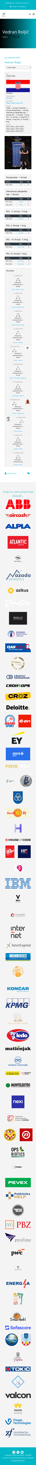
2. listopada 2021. (21, 417)
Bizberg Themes (19, 1461)
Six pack (9, 98)
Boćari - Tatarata (18, 342)
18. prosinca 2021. (15, 346)
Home (4, 37)
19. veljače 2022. (18, 293)
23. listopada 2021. (18, 382)
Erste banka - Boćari (18, 396)
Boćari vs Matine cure (18, 307)
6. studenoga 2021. (18, 364)
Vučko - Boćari (18, 431)
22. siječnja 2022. (18, 328)
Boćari (8, 103)
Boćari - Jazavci (18, 360)
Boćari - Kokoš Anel (18, 413)
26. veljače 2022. (18, 275)
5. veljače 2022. (18, 311)
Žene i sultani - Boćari (18, 289)
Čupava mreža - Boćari (18, 325)
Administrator (12, 473)
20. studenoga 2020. (12, 58)
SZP (21, 103)
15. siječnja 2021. (18, 435)
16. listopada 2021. (15, 399)
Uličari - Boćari (18, 464)
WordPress (21, 1458)
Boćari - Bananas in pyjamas (18, 378)
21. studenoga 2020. (18, 453)
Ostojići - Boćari (18, 449)
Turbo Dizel (15, 103)
